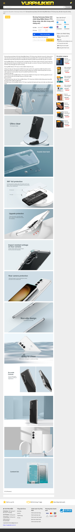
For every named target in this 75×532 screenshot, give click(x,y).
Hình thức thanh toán (36, 519)
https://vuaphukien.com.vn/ (9, 525)
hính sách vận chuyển (37, 517)
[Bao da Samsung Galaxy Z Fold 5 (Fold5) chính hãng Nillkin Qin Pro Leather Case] (60, 109)
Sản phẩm (11, 11)
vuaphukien (59, 24)
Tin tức (18, 517)
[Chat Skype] (65, 22)
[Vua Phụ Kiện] (37, 3)
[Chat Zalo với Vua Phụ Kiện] (65, 27)
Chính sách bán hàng (36, 512)
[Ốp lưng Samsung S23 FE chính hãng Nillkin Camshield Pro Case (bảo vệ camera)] (60, 65)
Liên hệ (18, 513)
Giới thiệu (19, 511)
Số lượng (35, 30)
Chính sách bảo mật (35, 515)
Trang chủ (5, 11)
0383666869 (59, 28)
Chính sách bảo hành (36, 521)
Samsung (16, 11)
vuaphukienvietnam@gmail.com (64, 41)
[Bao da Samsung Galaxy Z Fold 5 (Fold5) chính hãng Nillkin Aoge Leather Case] (60, 127)
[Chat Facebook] (57, 22)
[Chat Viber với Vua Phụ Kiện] (57, 27)
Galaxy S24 (22, 11)
